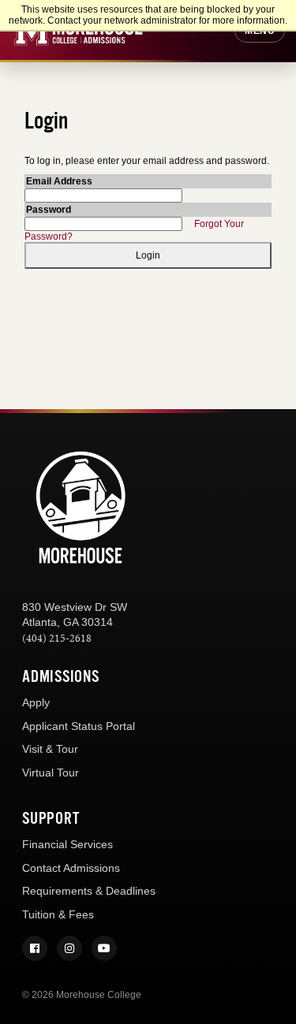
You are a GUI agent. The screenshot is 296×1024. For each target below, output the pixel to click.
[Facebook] (34, 948)
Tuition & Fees (58, 914)
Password (48, 209)
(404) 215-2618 (57, 638)
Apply (36, 702)
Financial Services (67, 844)
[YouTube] (104, 948)
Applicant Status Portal (78, 726)
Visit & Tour (50, 749)
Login (148, 255)
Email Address (59, 181)
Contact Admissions (71, 868)
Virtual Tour (50, 772)
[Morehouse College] (80, 508)
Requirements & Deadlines (88, 890)
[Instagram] (69, 948)
